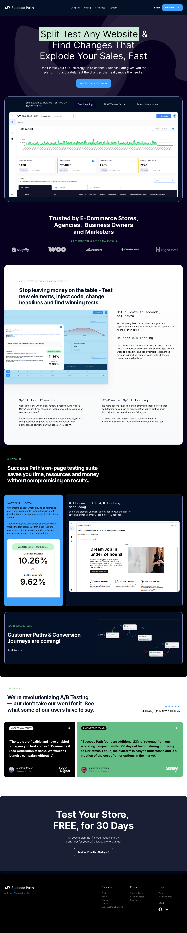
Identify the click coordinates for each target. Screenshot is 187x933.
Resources (100, 8)
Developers (135, 900)
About (104, 897)
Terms (161, 893)
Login (157, 8)
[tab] (69, 728)
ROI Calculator (137, 897)
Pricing (87, 8)
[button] (124, 556)
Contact (113, 8)
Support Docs (136, 893)
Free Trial (169, 7)
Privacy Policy (165, 897)
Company (75, 8)
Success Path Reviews (112, 907)
